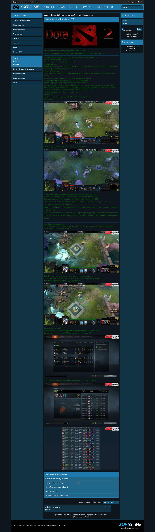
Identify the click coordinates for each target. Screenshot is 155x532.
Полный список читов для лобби (56, 479)
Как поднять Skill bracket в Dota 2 (56, 495)
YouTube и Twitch (80, 7)
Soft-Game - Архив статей (66, 15)
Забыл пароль (131, 34)
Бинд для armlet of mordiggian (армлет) (63, 483)
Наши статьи (104, 7)
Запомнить (127, 30)
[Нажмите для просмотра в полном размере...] (81, 48)
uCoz (63, 525)
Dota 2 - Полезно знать (85, 15)
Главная (48, 7)
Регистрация (132, 2)
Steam (61, 7)
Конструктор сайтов (53, 525)
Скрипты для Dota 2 (52, 491)
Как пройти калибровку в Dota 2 (56, 487)
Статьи (53, 15)
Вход (140, 2)
